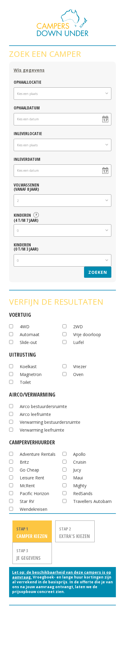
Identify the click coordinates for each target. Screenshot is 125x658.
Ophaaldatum (27, 107)
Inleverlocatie (28, 133)
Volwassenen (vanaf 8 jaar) (26, 186)
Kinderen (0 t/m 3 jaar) (26, 246)
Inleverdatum (27, 158)
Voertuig (20, 314)
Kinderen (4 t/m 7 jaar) (26, 216)
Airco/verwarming (32, 394)
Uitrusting (22, 354)
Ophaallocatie (27, 81)
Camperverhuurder (32, 441)
